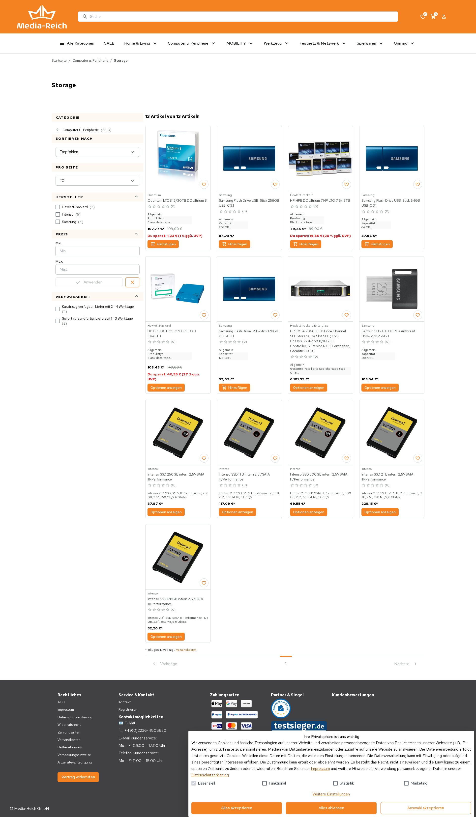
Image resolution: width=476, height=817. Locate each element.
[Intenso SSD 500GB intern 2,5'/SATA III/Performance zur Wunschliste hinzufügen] (346, 458)
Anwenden (93, 282)
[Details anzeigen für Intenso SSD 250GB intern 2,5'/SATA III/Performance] (178, 432)
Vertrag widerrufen (78, 777)
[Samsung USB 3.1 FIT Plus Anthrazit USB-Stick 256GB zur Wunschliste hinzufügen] (417, 314)
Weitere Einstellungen (331, 794)
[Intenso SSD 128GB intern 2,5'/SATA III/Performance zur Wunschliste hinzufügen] (204, 582)
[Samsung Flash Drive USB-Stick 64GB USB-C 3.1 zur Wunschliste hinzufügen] (417, 184)
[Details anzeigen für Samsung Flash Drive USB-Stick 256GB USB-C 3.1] (249, 158)
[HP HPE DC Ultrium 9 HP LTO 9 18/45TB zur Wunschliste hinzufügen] (204, 314)
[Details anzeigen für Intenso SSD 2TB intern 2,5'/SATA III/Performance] (391, 432)
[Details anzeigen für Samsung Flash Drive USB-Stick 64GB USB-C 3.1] (391, 158)
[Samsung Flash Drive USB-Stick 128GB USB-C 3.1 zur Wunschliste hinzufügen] (275, 314)
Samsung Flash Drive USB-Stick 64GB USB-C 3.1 (390, 203)
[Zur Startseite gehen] (42, 16)
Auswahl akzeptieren (425, 808)
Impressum (320, 768)
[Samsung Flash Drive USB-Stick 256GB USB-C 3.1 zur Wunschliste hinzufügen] (275, 184)
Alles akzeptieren (236, 808)
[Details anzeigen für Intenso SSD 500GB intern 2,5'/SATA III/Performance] (320, 432)
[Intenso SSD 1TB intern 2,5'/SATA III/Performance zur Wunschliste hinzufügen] (275, 458)
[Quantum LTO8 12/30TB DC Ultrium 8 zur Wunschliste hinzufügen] (204, 184)
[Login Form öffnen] (444, 17)
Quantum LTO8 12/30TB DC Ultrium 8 (177, 200)
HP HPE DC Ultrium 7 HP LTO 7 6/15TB (320, 200)
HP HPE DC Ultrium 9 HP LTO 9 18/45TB (172, 333)
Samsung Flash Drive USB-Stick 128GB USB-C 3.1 (248, 333)
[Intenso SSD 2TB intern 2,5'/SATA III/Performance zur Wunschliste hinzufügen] (417, 458)
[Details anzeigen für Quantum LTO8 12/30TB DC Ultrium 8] (178, 158)
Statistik (347, 783)
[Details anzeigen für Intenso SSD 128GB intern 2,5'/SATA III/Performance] (178, 556)
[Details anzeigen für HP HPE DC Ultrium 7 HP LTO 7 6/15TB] (320, 158)
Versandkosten (186, 650)
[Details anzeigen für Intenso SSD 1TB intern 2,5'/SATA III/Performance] (249, 432)
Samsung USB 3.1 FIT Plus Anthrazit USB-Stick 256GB (388, 333)
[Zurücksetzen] (132, 282)
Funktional (277, 783)
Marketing (419, 783)
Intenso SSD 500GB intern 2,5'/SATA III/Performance (318, 476)
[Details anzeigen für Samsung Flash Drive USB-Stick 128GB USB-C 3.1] (249, 288)
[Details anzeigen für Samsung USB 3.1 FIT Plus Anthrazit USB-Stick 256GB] (391, 288)
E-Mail (130, 723)
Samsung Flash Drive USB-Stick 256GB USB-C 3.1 (249, 203)
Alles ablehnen (331, 808)
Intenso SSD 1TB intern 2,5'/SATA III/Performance (244, 476)
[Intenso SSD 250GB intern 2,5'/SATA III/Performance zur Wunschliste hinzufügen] (204, 458)
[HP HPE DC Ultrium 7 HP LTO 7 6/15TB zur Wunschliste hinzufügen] (346, 184)
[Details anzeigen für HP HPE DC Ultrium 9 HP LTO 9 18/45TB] (178, 288)
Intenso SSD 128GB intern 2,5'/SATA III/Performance (175, 601)
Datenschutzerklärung (210, 775)
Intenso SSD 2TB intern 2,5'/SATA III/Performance (387, 476)
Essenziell (206, 783)
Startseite (59, 60)
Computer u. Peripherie (90, 60)
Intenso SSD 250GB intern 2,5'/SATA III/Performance (176, 476)
